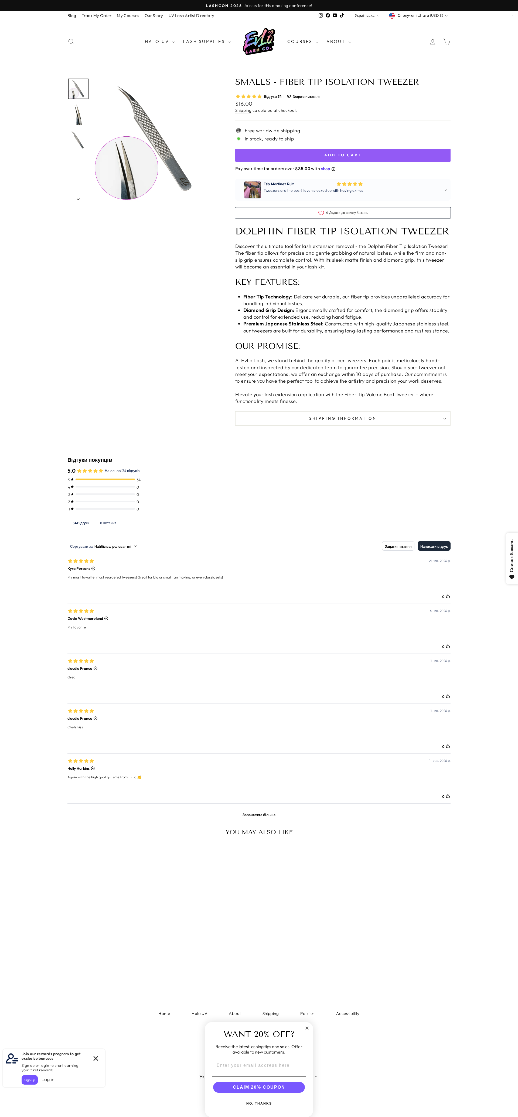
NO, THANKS (259, 1103)
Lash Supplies (205, 41)
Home (164, 1013)
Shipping (243, 110)
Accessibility (348, 1013)
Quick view (113, 933)
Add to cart (113, 974)
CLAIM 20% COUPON (259, 1087)
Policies (307, 1013)
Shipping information (343, 418)
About (336, 41)
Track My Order (96, 15)
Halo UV (158, 41)
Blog (71, 15)
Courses (300, 41)
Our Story (154, 15)
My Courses (128, 15)
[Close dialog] (307, 1028)
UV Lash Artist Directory (191, 15)
